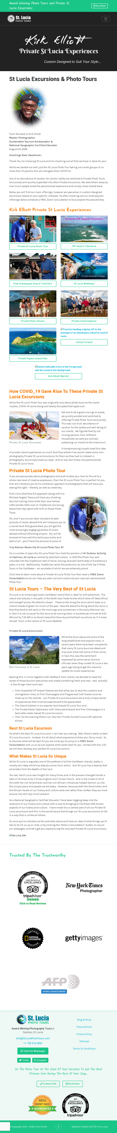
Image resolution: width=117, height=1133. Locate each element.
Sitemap (84, 1041)
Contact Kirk (49, 1083)
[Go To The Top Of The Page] (58, 1127)
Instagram (41, 1060)
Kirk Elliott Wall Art (58, 376)
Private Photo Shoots (33, 321)
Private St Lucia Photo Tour (33, 246)
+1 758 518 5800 (32, 1043)
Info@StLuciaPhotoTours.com (33, 1038)
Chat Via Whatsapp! (34, 1051)
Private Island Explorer (84, 321)
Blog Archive (84, 1019)
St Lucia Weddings (84, 283)
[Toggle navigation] (106, 19)
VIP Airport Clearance (84, 246)
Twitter (25, 1060)
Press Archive (84, 1026)
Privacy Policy (84, 1034)
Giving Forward (84, 342)
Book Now (100, 6)
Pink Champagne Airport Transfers (33, 283)
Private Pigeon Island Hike (32, 358)
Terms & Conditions (84, 1048)
